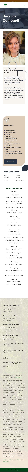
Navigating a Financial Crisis (10, 357)
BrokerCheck (18, 377)
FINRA (19, 411)
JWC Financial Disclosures (9, 460)
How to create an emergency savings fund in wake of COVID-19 (14, 350)
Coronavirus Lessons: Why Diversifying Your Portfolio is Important (13, 343)
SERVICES (10, 161)
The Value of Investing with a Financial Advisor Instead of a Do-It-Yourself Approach (12, 363)
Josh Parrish (7, 346)
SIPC (23, 411)
